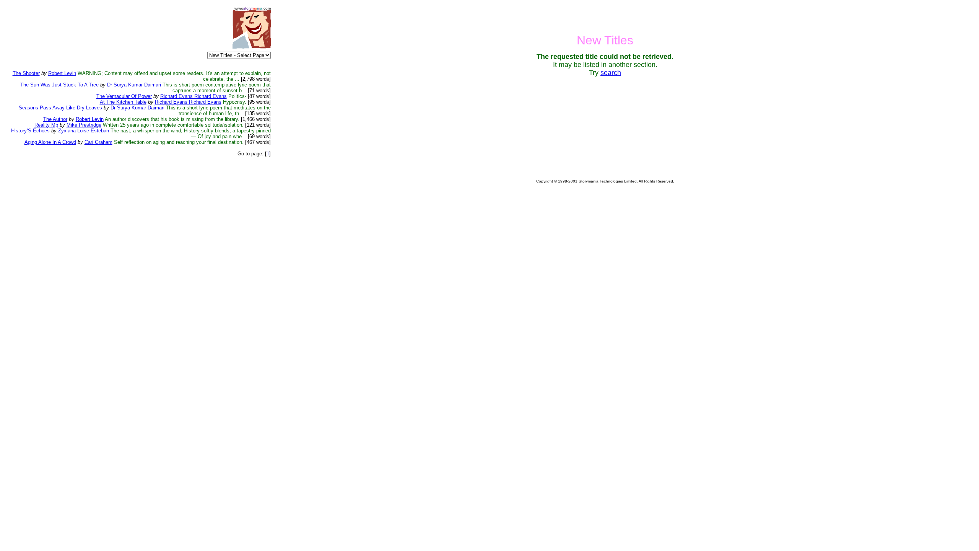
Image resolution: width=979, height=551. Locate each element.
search (610, 73)
